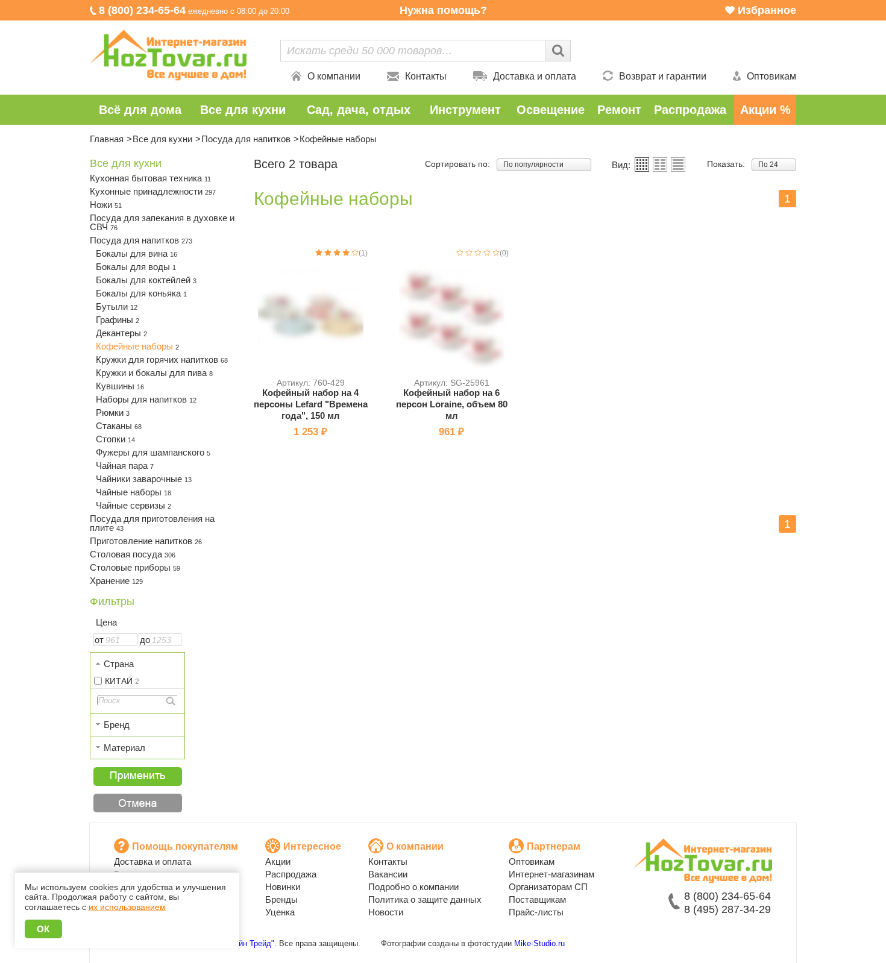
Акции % (765, 109)
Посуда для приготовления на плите (152, 523)
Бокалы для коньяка (141, 293)
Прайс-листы (536, 912)
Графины (117, 320)
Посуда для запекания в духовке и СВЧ (162, 222)
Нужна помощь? (443, 10)
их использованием (127, 907)
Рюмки (113, 412)
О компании (333, 76)
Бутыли (116, 306)
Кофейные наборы (137, 346)
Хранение (116, 581)
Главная (107, 139)
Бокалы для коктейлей (146, 280)
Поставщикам (537, 899)
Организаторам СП (548, 887)
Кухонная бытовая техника (150, 178)
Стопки (115, 439)
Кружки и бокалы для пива (154, 373)
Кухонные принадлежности (153, 191)
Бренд (117, 725)
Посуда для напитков (246, 139)
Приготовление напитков (146, 541)
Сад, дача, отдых (358, 109)
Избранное (767, 10)
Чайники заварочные (144, 479)
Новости (385, 912)
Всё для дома (140, 109)
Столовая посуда (132, 554)
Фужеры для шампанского (153, 452)
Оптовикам (771, 76)
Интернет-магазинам (551, 874)
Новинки (282, 887)
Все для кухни (243, 109)
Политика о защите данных (425, 899)
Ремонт (619, 109)
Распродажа (690, 109)
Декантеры (121, 333)
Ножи (106, 204)
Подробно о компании (413, 887)
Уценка (280, 912)
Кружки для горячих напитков (162, 359)
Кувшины (120, 386)
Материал (124, 747)
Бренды (281, 899)
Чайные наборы (133, 492)
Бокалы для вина (136, 253)
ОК (43, 929)
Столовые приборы (135, 567)
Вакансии (387, 874)
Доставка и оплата (534, 76)
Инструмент (465, 109)
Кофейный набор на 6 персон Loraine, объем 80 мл (451, 404)
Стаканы (119, 426)
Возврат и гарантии (662, 76)
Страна (119, 664)
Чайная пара (125, 465)
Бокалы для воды (136, 267)
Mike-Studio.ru (539, 943)
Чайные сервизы (133, 505)
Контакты (426, 76)
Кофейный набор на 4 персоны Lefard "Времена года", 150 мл (311, 404)
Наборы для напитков (146, 399)
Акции (278, 861)
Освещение (551, 109)
